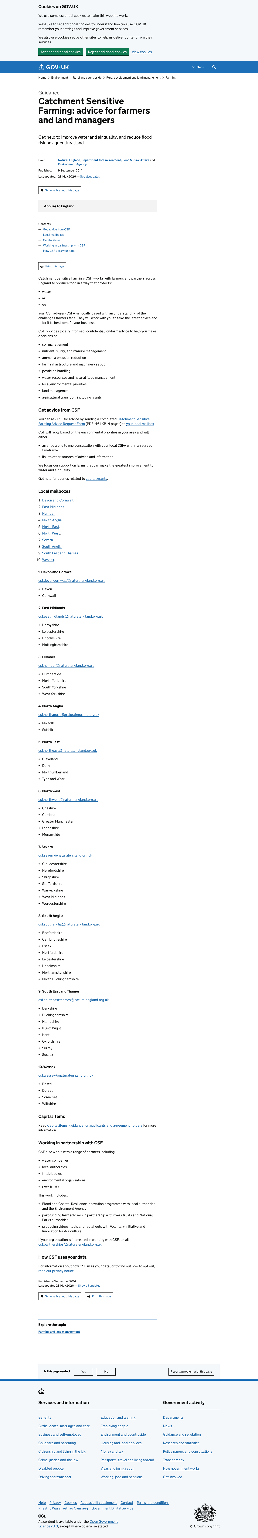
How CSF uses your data (59, 251)
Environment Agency (72, 164)
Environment (59, 77)
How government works (181, 1468)
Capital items (51, 240)
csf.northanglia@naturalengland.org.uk (68, 714)
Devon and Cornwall (57, 500)
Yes (87, 1371)
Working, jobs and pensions (122, 1477)
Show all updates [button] (89, 1285)
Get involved (172, 1477)
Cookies (70, 1502)
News (167, 1426)
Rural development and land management (133, 77)
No (110, 1371)
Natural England (69, 160)
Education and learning (118, 1417)
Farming (170, 77)
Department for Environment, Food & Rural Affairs (115, 160)
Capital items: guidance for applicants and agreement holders (94, 1125)
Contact (127, 1502)
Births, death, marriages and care (64, 1426)
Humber (48, 513)
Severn (47, 540)
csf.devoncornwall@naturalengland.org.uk (71, 580)
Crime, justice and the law (58, 1460)
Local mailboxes (53, 234)
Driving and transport (54, 1477)
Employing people (114, 1426)
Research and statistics (181, 1443)
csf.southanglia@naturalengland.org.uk (69, 924)
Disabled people (51, 1468)
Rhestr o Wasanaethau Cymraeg (63, 1508)
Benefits (44, 1417)
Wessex (48, 560)
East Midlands (53, 507)
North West (51, 533)
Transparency (173, 1460)
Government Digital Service (112, 1508)
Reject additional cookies (107, 52)
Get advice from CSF (56, 229)
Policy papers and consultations (187, 1451)
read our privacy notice (56, 1271)
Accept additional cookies (61, 52)
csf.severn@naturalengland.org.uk (65, 855)
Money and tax (112, 1451)
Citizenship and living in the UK (62, 1451)
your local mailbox (140, 424)
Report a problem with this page (191, 1371)
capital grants (96, 478)
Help (42, 1502)
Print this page (54, 266)
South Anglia (52, 546)
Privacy (55, 1502)
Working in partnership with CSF (64, 245)
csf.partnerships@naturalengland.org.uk (70, 1244)
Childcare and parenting (57, 1443)
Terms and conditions (153, 1502)
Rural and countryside (87, 77)
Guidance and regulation (182, 1434)
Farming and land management (59, 1331)
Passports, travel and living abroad (127, 1460)
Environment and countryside (123, 1434)
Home (42, 77)
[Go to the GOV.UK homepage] (53, 67)
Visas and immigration (117, 1468)
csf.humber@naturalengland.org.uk (66, 665)
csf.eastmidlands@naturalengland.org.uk (70, 616)
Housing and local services (121, 1443)
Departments (173, 1417)
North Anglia (52, 520)
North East (50, 527)
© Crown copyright (205, 1526)
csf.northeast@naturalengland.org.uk (67, 750)
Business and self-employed (59, 1434)
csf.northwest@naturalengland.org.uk (68, 799)
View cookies (142, 52)
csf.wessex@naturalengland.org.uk (65, 1075)
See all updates (90, 176)
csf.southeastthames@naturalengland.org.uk (73, 1000)
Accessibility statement (98, 1502)
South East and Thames (60, 553)
